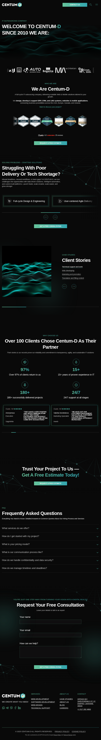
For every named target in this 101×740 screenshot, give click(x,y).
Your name (25, 617)
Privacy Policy (62, 732)
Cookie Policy (79, 732)
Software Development (43, 702)
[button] (45, 217)
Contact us (75, 5)
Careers (64, 708)
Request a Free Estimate (50, 143)
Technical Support (40, 708)
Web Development (40, 699)
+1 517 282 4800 (84, 709)
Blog (62, 705)
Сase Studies (66, 699)
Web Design (36, 705)
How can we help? (29, 643)
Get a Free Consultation (50, 226)
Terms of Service (68, 735)
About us (64, 702)
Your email (25, 630)
